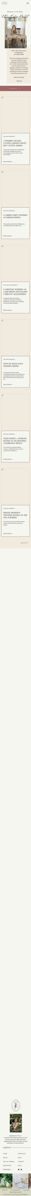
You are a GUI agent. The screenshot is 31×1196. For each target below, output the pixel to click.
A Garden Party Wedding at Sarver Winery (15, 216)
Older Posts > (24, 542)
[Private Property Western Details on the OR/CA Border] (15, 486)
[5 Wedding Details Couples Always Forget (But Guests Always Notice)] (15, 114)
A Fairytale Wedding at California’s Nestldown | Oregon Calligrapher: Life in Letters (15, 293)
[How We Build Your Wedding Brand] (15, 337)
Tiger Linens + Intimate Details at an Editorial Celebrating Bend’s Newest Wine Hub (15, 442)
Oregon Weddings (9, 136)
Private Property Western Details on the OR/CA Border (15, 515)
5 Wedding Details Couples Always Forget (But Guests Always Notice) (14, 144)
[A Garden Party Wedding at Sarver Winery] (15, 189)
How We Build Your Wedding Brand (13, 365)
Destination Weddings (10, 285)
